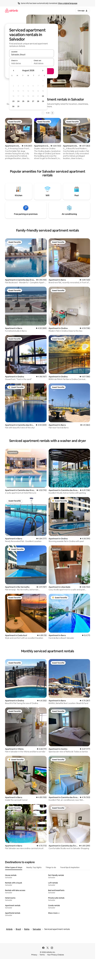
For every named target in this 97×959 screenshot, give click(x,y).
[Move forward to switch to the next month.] (42, 70)
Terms (42, 955)
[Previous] (43, 113)
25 (23, 101)
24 (18, 101)
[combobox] (31, 54)
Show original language (67, 3)
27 (33, 101)
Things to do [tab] (51, 867)
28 (38, 101)
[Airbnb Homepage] (11, 10)
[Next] (52, 113)
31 (18, 106)
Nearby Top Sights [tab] (34, 867)
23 (13, 101)
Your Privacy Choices (55, 955)
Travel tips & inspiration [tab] (69, 867)
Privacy (34, 955)
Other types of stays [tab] (13, 867)
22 (43, 96)
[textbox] (20, 63)
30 (13, 106)
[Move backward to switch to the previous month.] (13, 70)
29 (43, 101)
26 (28, 101)
